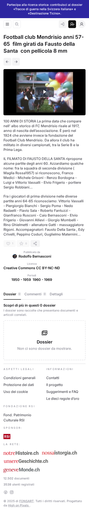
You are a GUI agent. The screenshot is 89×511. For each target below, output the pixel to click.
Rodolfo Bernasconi (35, 256)
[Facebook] (5, 492)
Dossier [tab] (11, 294)
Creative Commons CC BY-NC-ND (31, 268)
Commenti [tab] (35, 294)
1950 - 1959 (21, 279)
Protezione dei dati (18, 385)
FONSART (26, 501)
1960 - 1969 (42, 279)
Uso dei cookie (15, 391)
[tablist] (44, 294)
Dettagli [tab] (56, 294)
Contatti (52, 378)
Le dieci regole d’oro (62, 398)
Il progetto (54, 385)
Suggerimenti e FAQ (62, 391)
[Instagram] (12, 492)
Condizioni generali (19, 378)
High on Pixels (19, 505)
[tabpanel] (44, 331)
